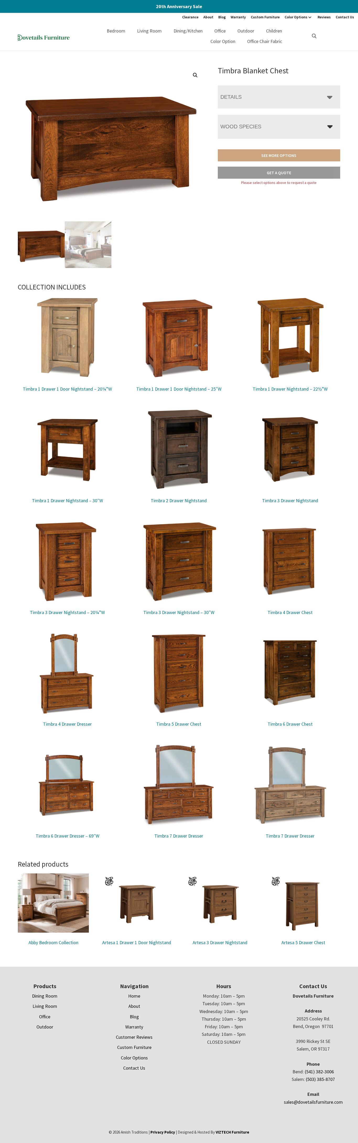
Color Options (296, 17)
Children (274, 31)
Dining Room (44, 996)
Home (134, 996)
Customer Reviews (134, 1037)
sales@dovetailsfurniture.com (313, 1102)
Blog (222, 17)
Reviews (324, 17)
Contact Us (345, 17)
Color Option (222, 41)
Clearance (190, 17)
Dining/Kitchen (188, 31)
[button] (195, 75)
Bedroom (116, 31)
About (208, 17)
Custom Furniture (265, 17)
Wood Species (240, 126)
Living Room (149, 31)
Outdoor (245, 31)
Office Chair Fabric (264, 41)
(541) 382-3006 (319, 1072)
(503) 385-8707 (320, 1079)
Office (220, 31)
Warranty (238, 17)
